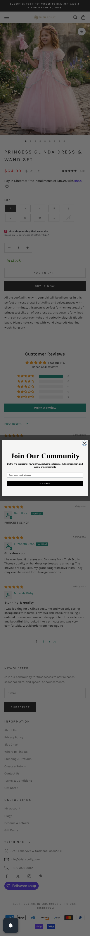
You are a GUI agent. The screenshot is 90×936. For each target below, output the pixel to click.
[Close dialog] (84, 442)
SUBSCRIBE (45, 483)
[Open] (10, 925)
